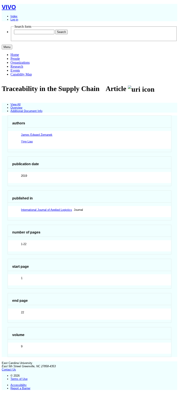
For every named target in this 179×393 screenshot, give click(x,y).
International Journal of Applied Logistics (46, 209)
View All (15, 104)
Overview (16, 107)
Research (16, 66)
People (15, 58)
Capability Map (21, 74)
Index (13, 16)
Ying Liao (27, 141)
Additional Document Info (26, 111)
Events (15, 70)
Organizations (20, 62)
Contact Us (9, 369)
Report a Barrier (20, 388)
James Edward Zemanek (36, 134)
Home (14, 55)
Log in (14, 19)
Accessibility (18, 385)
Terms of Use (19, 379)
